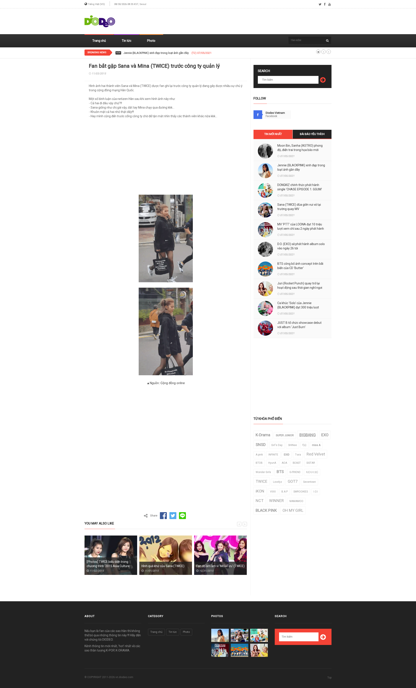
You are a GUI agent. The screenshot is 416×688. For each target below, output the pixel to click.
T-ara (298, 454)
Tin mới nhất (273, 134)
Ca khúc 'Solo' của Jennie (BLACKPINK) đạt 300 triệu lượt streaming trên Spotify (298, 307)
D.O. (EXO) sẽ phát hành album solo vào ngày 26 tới (301, 246)
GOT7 (292, 481)
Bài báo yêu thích (312, 134)
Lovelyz (277, 481)
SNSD (261, 444)
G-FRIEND (295, 472)
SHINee (292, 445)
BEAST (297, 462)
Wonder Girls (263, 472)
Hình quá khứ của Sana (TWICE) (131, 566)
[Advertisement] (253, 21)
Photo (151, 40)
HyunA (272, 462)
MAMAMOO (296, 501)
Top (329, 677)
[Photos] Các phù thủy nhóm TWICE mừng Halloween (243, 564)
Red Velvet (316, 454)
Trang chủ (99, 40)
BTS (280, 471)
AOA (284, 462)
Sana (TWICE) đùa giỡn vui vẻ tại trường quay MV (299, 207)
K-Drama (263, 435)
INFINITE (273, 454)
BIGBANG (307, 435)
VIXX (273, 491)
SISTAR (310, 462)
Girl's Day (277, 445)
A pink (259, 454)
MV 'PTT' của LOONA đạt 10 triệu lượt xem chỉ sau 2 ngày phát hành (300, 226)
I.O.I (316, 491)
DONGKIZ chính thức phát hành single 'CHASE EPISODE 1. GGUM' (164, 53)
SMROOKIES (300, 491)
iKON (260, 491)
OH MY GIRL (293, 510)
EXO (324, 435)
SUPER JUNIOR (285, 435)
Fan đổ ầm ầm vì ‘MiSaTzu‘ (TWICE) (189, 566)
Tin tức (126, 40)
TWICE (261, 481)
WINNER (276, 500)
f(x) (304, 445)
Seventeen (309, 481)
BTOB (259, 462)
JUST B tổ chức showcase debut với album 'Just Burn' (299, 325)
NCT (259, 500)
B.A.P (284, 491)
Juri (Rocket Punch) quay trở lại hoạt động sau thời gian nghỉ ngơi (299, 285)
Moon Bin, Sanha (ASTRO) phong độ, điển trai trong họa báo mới (300, 148)
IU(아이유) (312, 472)
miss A (316, 445)
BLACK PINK (266, 510)
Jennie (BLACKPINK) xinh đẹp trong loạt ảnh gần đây (301, 167)
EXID (286, 454)
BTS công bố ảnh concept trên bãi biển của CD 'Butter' (300, 266)
